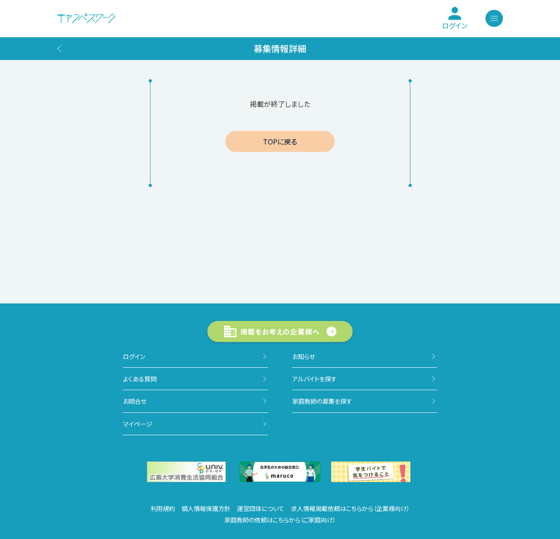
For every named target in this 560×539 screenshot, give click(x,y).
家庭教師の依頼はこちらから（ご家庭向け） (280, 519)
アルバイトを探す (314, 378)
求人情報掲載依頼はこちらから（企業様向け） (350, 508)
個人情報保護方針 (206, 508)
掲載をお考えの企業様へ (280, 331)
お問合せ (135, 401)
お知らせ (303, 356)
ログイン (134, 356)
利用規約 (162, 508)
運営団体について (260, 508)
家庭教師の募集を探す (322, 401)
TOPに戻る (280, 141)
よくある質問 (140, 378)
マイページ (137, 423)
